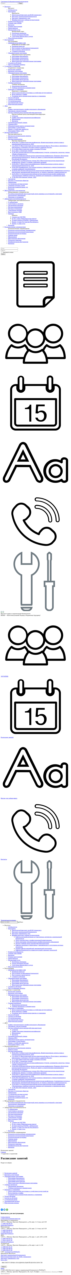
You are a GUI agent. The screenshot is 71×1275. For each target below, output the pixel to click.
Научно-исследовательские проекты (19, 136)
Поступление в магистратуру (21, 49)
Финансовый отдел (14, 30)
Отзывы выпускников (15, 26)
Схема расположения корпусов (10, 1218)
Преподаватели (13, 28)
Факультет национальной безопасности (24, 16)
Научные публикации (15, 208)
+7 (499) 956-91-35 (6, 1232)
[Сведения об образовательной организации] (35, 314)
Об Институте (12, 10)
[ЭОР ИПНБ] (35, 373)
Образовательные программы (17, 53)
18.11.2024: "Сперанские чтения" (22, 150)
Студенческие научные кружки (18, 184)
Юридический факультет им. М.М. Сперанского (16, 1257)
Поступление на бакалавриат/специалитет (25, 48)
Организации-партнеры (15, 205)
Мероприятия (16, 119)
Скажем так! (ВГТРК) (19, 217)
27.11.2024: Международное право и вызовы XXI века (29, 149)
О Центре (15, 116)
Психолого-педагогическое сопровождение (22, 230)
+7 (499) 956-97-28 (6, 1250)
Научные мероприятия (15, 139)
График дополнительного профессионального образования (26, 109)
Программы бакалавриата (20, 56)
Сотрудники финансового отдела (22, 36)
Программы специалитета (20, 58)
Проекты (11, 213)
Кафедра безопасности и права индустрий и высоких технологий (36, 950)
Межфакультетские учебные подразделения (25, 20)
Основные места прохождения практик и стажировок (29, 96)
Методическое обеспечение (16, 238)
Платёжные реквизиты (19, 33)
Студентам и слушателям (12, 66)
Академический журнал (15, 102)
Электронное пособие (15, 210)
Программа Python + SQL (16, 131)
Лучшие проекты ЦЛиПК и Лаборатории (25, 220)
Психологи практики (14, 240)
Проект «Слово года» (18, 223)
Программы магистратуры (20, 59)
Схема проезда (5, 1217)
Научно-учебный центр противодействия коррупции (25, 112)
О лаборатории (13, 202)
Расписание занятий (14, 69)
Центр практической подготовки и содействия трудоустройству (32, 93)
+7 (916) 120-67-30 (6, 1240)
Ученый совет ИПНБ (15, 23)
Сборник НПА (12, 124)
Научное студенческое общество (18, 180)
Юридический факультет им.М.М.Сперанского (26, 15)
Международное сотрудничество (14, 190)
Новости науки (13, 137)
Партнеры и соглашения (15, 197)
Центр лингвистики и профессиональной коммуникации (34, 940)
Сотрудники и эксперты (15, 204)
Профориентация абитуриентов (18, 242)
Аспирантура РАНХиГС (12, 1252)
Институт (7, 6)
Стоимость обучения (18, 51)
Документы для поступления (17, 111)
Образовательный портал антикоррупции (21, 126)
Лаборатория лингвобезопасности (15, 199)
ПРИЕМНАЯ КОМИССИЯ (17, 43)
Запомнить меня (8, 252)
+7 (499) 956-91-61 (6, 1238)
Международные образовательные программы (26, 61)
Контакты (11, 25)
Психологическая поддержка (17, 233)
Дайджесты (11, 179)
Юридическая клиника (15, 38)
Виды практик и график (19, 94)
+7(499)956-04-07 (45, 1272)
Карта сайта (4, 1260)
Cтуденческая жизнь (14, 101)
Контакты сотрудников (15, 71)
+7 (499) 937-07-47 (6, 1247)
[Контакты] (35, 551)
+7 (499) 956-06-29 (6, 1223)
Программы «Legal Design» (16, 127)
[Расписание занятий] (35, 432)
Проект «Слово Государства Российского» (25, 222)
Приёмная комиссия (18, 46)
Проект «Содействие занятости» (18, 129)
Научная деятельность (11, 132)
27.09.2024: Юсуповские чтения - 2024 (24, 177)
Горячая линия (12, 235)
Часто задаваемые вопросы (16, 64)
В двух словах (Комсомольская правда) (24, 218)
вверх (2, 1268)
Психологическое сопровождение (15, 227)
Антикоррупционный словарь (17, 122)
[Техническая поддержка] (35, 610)
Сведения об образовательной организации (14, 1)
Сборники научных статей (16, 185)
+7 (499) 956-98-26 (6, 1248)
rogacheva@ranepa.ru (7, 1242)
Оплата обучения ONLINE (20, 35)
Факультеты (12, 11)
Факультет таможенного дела (21, 18)
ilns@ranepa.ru (5, 1273)
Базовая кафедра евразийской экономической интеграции (34, 948)
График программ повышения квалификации (26, 117)
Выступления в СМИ (15, 212)
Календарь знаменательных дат (18, 187)
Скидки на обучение (14, 99)
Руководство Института (15, 21)
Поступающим (9, 39)
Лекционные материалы (19, 86)
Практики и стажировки (16, 89)
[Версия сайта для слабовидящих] (35, 492)
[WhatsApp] (7, 1210)
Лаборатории (12, 182)
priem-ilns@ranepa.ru (7, 1225)
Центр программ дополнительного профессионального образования (37, 942)
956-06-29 (55, 1272)
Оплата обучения (13, 97)
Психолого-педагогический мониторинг (21, 232)
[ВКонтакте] (2, 1210)
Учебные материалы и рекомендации (23, 88)
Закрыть (3, 1266)
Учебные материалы (14, 83)
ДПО (6, 106)
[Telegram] (4, 1210)
